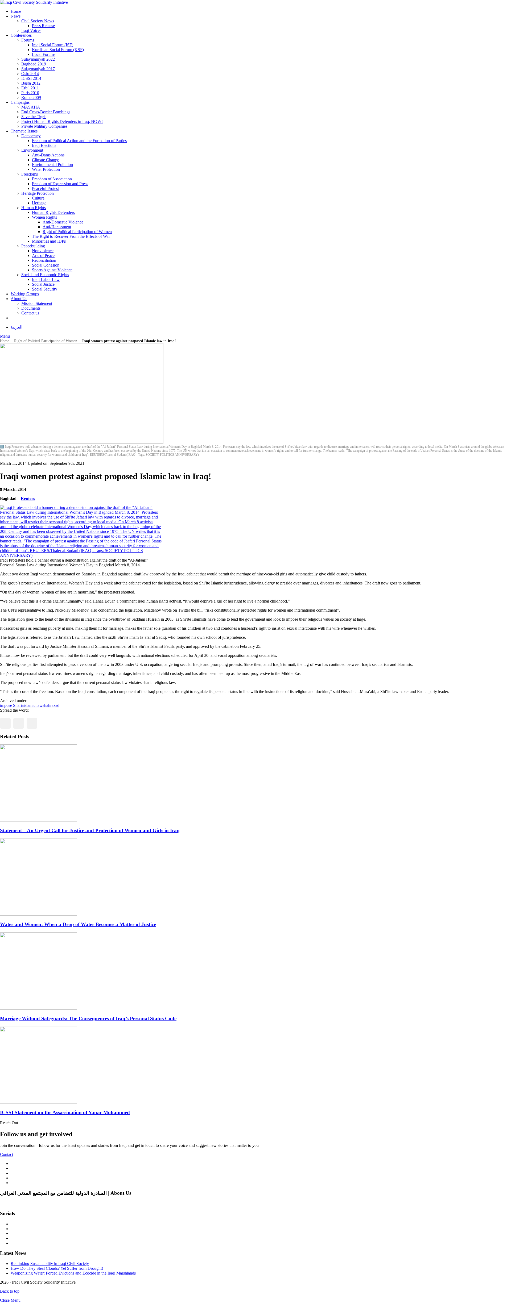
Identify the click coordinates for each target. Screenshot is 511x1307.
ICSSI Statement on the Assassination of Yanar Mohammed (65, 1112)
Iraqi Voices (31, 30)
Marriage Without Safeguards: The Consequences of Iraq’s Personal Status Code (88, 1018)
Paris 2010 (30, 92)
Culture (38, 198)
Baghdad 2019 (33, 64)
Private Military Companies (44, 126)
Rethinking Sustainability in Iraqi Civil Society (50, 1263)
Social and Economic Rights (45, 274)
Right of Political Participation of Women (77, 231)
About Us (19, 298)
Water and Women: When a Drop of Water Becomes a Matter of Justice (78, 924)
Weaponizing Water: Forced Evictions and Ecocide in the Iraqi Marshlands (73, 1273)
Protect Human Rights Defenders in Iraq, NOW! (62, 121)
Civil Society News (37, 21)
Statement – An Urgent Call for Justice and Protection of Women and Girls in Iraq (90, 830)
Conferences (21, 35)
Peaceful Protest (45, 188)
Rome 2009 (31, 97)
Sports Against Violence (52, 270)
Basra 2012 (30, 83)
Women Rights (44, 217)
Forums (27, 40)
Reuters (28, 498)
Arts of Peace (43, 255)
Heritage (39, 203)
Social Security (44, 289)
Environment (32, 150)
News (15, 16)
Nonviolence (42, 250)
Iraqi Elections (44, 145)
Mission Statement (36, 303)
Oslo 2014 (30, 73)
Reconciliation (44, 260)
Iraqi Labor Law (46, 279)
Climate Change (45, 159)
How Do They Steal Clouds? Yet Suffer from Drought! (57, 1268)
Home (16, 11)
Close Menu (10, 1300)
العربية (16, 327)
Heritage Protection (37, 193)
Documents (30, 308)
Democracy (31, 136)
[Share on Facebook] (5, 723)
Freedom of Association (52, 179)
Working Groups (25, 294)
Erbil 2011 (30, 88)
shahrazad (51, 705)
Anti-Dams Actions (48, 155)
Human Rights (33, 207)
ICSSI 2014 (31, 78)
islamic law (33, 705)
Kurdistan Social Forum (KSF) (58, 49)
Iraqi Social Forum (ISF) (52, 45)
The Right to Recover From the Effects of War (71, 236)
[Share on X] (18, 723)
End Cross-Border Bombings (45, 112)
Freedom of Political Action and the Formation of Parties (79, 140)
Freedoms (29, 174)
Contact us (30, 313)
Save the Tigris (33, 116)
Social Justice (43, 284)
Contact (6, 1154)
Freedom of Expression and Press (60, 183)
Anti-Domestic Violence (63, 222)
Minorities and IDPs (49, 241)
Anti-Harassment (57, 227)
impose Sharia (12, 705)
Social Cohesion (45, 265)
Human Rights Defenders (53, 212)
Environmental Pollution (52, 164)
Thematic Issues (24, 131)
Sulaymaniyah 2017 (38, 69)
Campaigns (20, 102)
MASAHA (30, 107)
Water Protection (46, 169)
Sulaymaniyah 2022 (38, 59)
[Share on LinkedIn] (32, 723)
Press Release (43, 25)
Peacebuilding (33, 246)
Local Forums (43, 54)
